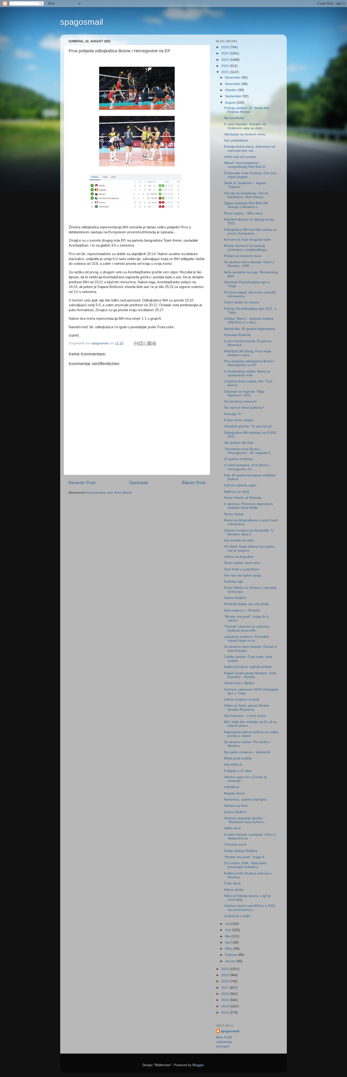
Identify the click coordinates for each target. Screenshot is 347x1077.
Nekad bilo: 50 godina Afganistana (249, 329)
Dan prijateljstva (236, 140)
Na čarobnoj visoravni (240, 401)
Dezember (233, 77)
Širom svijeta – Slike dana (243, 213)
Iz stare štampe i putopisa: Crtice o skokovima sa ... (250, 836)
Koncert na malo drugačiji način (247, 239)
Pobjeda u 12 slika (237, 771)
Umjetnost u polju (237, 916)
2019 (225, 975)
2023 (225, 60)
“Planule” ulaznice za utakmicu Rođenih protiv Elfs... (247, 628)
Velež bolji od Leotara (240, 157)
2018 (225, 981)
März (229, 948)
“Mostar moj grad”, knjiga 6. (244, 857)
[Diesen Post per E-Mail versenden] (136, 343)
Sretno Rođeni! (235, 598)
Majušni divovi (234, 793)
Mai (228, 936)
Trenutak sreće (235, 844)
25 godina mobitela (238, 459)
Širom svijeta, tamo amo (242, 563)
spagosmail (81, 22)
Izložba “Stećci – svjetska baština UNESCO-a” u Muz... (248, 320)
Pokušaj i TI (232, 414)
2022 (225, 66)
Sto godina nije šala (238, 442)
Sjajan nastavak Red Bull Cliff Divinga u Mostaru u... (246, 205)
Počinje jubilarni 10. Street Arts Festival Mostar (247, 110)
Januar (230, 961)
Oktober (231, 90)
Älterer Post (193, 482)
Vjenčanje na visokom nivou (245, 134)
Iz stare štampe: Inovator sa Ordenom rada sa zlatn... (245, 126)
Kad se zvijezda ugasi (240, 485)
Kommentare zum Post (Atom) (109, 492)
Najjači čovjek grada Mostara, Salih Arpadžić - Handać (250, 675)
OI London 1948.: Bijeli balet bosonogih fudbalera (245, 865)
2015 (225, 1000)
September (233, 96)
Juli (228, 924)
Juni (228, 930)
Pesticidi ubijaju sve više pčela (246, 604)
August (230, 102)
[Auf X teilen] (145, 343)
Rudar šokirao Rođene (241, 851)
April (229, 942)
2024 (225, 53)
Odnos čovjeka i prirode (241, 699)
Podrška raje (233, 581)
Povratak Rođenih (237, 335)
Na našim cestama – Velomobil (247, 752)
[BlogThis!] (140, 343)
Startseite (138, 482)
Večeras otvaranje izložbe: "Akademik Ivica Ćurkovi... (245, 820)
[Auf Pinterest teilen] (154, 343)
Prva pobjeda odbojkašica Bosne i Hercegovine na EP (249, 363)
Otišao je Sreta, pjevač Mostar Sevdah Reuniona (246, 707)
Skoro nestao (234, 514)
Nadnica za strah (236, 491)
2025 (225, 47)
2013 (225, 1012)
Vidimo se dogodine (239, 556)
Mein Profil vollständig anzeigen (224, 1042)
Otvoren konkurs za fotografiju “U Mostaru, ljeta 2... (249, 532)
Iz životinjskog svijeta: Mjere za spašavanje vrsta (247, 373)
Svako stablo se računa (241, 302)
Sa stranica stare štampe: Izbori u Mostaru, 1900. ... (249, 264)
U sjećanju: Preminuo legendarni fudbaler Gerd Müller (248, 506)
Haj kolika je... (234, 764)
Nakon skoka (233, 889)
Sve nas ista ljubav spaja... (244, 575)
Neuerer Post (81, 482)
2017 (225, 987)
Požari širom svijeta (238, 420)
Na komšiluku (234, 118)
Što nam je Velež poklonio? (244, 407)
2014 (225, 1006)
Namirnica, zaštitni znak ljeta (245, 799)
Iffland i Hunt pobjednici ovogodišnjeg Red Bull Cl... (246, 164)
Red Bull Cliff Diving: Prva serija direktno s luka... (247, 353)
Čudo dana (232, 883)
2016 (225, 994)
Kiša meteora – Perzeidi (242, 610)
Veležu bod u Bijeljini (239, 683)
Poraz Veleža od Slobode (243, 498)
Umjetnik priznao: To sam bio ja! (248, 426)
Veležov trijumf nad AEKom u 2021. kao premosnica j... (250, 907)
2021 (225, 72)
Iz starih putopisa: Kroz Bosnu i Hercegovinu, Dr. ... (247, 467)
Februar (231, 955)
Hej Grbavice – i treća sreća (245, 716)
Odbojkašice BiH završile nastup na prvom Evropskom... (250, 231)
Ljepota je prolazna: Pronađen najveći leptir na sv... (246, 638)
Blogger (198, 1065)
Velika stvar (232, 828)
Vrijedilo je (231, 787)
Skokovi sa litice (236, 805)
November (233, 84)
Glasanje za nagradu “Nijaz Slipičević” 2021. (244, 393)
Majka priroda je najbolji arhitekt (247, 667)
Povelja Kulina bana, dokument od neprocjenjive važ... (249, 148)
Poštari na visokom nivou (242, 256)
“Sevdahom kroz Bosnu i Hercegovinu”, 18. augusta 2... (248, 451)
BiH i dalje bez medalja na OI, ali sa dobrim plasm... (250, 723)
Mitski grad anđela (237, 758)
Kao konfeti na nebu (239, 540)
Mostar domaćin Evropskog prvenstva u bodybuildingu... (247, 247)
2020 (225, 969)
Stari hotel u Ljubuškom (241, 569)
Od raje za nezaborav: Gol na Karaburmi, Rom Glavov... (246, 195)
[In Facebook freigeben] (149, 343)
